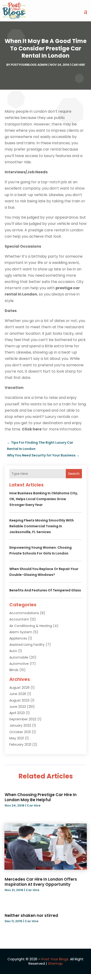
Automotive (19, 663)
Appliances (18, 638)
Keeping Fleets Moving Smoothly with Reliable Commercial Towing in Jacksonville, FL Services (41, 526)
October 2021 (20, 732)
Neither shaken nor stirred (31, 915)
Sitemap (55, 963)
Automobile (18, 657)
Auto (13, 651)
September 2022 (22, 719)
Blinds (13, 670)
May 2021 (16, 738)
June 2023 (17, 706)
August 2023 (19, 700)
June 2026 (17, 694)
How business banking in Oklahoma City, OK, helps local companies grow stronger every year (43, 499)
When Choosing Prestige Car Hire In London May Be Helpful (41, 797)
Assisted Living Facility (27, 644)
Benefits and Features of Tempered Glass (45, 590)
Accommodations (24, 613)
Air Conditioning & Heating (30, 625)
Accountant (19, 619)
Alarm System (20, 632)
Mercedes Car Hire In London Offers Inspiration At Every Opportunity (41, 881)
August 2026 (19, 687)
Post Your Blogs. (55, 959)
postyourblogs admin (29, 64)
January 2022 (20, 725)
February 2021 (20, 744)
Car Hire (78, 64)
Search (74, 473)
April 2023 (17, 713)
